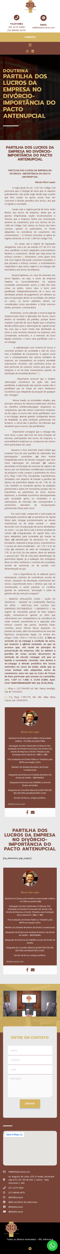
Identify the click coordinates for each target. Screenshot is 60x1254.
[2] (22, 256)
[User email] (33, 812)
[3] (39, 373)
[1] (19, 235)
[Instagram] (27, 51)
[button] (30, 45)
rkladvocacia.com (16, 804)
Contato (30, 37)
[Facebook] (27, 812)
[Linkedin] (32, 51)
